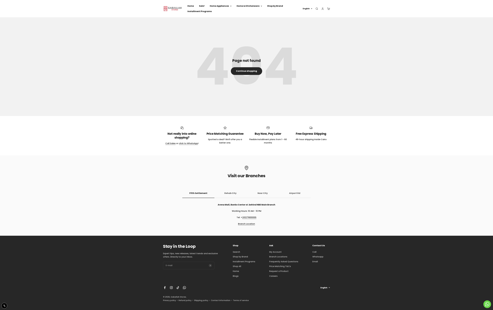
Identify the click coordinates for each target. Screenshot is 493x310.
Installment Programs (199, 11)
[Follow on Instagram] (171, 287)
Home (190, 5)
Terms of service (241, 300)
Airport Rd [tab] (294, 193)
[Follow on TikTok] (178, 287)
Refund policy (185, 300)
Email (315, 261)
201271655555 (249, 217)
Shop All (237, 266)
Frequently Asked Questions (283, 261)
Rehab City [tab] (230, 193)
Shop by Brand (275, 5)
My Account (275, 251)
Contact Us (318, 245)
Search (236, 251)
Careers (273, 276)
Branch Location (246, 223)
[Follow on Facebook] (165, 287)
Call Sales (170, 143)
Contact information (220, 300)
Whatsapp (317, 256)
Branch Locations (278, 256)
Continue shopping (246, 71)
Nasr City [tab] (263, 193)
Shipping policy (201, 300)
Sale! (202, 5)
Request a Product (278, 271)
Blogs (236, 276)
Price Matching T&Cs (280, 266)
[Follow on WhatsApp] (184, 287)
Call (314, 251)
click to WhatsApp (188, 143)
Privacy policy (169, 300)
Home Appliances (219, 5)
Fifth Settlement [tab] (198, 193)
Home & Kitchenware (248, 5)
